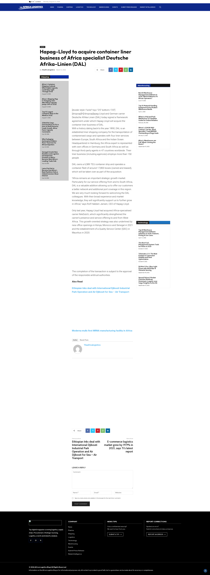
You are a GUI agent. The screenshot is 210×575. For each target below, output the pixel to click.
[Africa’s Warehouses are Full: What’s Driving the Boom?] (164, 143)
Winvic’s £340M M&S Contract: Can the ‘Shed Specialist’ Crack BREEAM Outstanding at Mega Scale (148, 130)
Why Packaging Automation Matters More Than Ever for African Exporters (49, 142)
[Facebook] (110, 70)
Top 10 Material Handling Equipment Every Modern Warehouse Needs (147, 107)
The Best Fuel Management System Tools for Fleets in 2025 (148, 244)
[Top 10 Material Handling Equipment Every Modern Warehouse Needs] (164, 108)
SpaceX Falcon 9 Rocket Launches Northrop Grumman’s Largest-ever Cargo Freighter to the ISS (147, 280)
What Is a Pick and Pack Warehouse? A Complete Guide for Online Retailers (148, 118)
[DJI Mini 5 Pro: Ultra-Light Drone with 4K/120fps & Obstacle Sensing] (164, 269)
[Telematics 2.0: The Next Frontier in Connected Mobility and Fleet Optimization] (164, 256)
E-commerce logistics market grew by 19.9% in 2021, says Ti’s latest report (118, 446)
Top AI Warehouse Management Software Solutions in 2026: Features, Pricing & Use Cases (148, 232)
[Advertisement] (86, 30)
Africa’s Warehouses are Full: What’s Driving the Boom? (147, 142)
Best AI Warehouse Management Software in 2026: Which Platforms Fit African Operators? (148, 95)
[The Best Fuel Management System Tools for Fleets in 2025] (164, 245)
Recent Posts (84, 340)
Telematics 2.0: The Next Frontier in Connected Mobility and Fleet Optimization (147, 256)
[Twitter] (116, 70)
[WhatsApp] (126, 70)
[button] (160, 7)
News (42, 47)
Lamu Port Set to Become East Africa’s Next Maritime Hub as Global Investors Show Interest (50, 172)
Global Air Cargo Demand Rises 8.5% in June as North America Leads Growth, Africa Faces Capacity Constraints (50, 127)
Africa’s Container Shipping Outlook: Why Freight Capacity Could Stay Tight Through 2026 (50, 88)
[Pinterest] (121, 70)
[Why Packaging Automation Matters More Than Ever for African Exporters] (63, 141)
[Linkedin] (131, 70)
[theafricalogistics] (77, 349)
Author (75, 340)
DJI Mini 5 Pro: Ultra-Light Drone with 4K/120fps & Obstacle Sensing (147, 268)
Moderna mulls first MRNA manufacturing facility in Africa (102, 330)
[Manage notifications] (205, 570)
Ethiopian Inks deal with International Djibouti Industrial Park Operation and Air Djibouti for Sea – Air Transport (86, 450)
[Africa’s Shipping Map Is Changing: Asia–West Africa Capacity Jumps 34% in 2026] (63, 101)
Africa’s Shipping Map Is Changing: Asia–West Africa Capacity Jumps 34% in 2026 (50, 101)
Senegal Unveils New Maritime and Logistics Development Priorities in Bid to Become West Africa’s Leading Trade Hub (50, 156)
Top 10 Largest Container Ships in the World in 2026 (50, 113)
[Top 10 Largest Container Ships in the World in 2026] (63, 114)
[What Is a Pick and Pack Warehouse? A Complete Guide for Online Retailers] (164, 119)
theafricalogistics (48, 70)
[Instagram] (36, 540)
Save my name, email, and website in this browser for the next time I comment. (98, 498)
